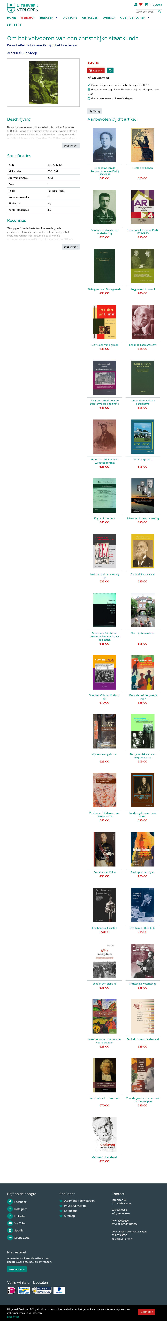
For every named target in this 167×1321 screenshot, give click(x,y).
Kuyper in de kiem (104, 518)
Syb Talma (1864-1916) (142, 928)
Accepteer (145, 1312)
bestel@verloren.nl (122, 1239)
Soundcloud (22, 1238)
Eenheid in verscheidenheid (143, 1039)
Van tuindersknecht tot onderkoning (104, 231)
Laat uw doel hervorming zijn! (104, 575)
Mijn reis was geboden (104, 754)
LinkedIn (19, 1216)
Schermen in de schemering (143, 518)
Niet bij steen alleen (142, 633)
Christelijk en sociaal (143, 574)
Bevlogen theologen (142, 872)
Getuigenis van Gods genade (104, 289)
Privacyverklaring (75, 1206)
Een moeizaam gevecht (142, 345)
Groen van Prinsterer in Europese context (104, 461)
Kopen (96, 70)
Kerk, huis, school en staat (104, 1098)
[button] (56, 18)
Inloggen (155, 4)
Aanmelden (16, 1269)
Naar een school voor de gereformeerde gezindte (104, 402)
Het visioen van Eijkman (105, 345)
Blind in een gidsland (104, 984)
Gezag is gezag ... (143, 459)
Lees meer (13, 1317)
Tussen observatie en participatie (142, 402)
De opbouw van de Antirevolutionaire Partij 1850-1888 (105, 171)
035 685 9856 (119, 1210)
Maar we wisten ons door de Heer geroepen (104, 1040)
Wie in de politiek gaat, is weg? (143, 696)
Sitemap (69, 1216)
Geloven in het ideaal (104, 1157)
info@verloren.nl (121, 1213)
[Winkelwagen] (146, 4)
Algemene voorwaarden (79, 1201)
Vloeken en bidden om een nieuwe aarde (104, 814)
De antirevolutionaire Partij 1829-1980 (143, 231)
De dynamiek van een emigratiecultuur (142, 755)
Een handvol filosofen (104, 928)
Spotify (19, 1230)
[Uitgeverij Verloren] (22, 7)
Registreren (136, 4)
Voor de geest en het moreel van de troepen (142, 1099)
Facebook (20, 1202)
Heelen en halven (143, 168)
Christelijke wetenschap (142, 984)
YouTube (19, 1223)
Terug (96, 111)
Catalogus (70, 1211)
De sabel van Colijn (105, 872)
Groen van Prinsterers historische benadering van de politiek (104, 636)
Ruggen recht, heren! (143, 289)
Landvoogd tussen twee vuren (143, 814)
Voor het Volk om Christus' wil (104, 696)
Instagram (20, 1209)
